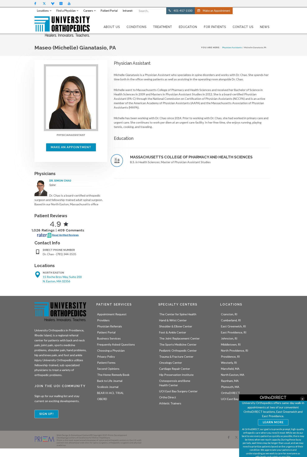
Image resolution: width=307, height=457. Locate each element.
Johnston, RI (229, 338)
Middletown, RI (231, 344)
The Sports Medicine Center (178, 344)
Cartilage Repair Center (174, 368)
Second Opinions (108, 368)
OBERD (102, 399)
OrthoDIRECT (230, 393)
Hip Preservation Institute (176, 374)
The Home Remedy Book (113, 374)
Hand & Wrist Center (173, 320)
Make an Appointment (71, 147)
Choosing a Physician (111, 350)
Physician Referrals (109, 326)
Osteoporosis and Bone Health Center (174, 383)
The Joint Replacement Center (179, 338)
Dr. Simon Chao (60, 180)
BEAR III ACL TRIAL (110, 393)
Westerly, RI (229, 362)
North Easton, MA (232, 374)
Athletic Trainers (170, 403)
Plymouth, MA (230, 387)
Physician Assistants (232, 47)
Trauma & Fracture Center (176, 356)
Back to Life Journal (109, 381)
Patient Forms (106, 362)
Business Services (109, 338)
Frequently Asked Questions (116, 344)
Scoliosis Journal (107, 387)
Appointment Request (112, 314)
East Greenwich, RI (233, 326)
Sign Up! (46, 413)
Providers (103, 320)
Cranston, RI (229, 314)
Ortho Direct (167, 397)
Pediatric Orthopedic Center (178, 350)
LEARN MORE (273, 422)
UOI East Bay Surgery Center (178, 391)
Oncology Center (170, 362)
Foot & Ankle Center (172, 332)
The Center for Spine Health (177, 314)
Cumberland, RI (231, 320)
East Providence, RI (233, 332)
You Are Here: (210, 47)
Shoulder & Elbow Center (175, 326)
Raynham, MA (230, 381)
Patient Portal (106, 332)
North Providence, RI (234, 350)
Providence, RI (230, 356)
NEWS (264, 27)
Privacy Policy (106, 356)
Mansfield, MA (230, 368)
